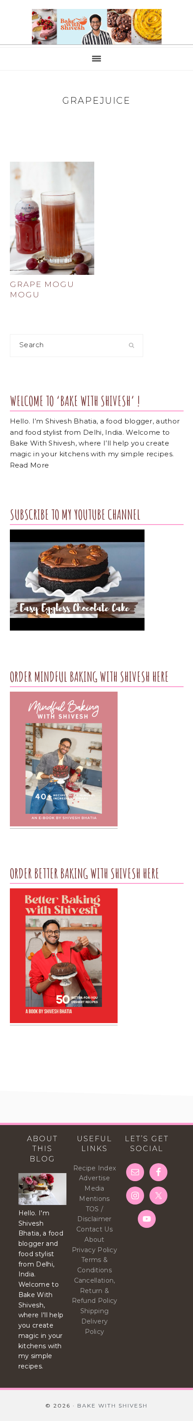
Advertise (94, 1178)
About (94, 1240)
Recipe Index (94, 1168)
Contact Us (94, 1229)
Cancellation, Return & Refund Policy (95, 1290)
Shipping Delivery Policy (94, 1321)
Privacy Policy (94, 1250)
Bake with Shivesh (96, 27)
